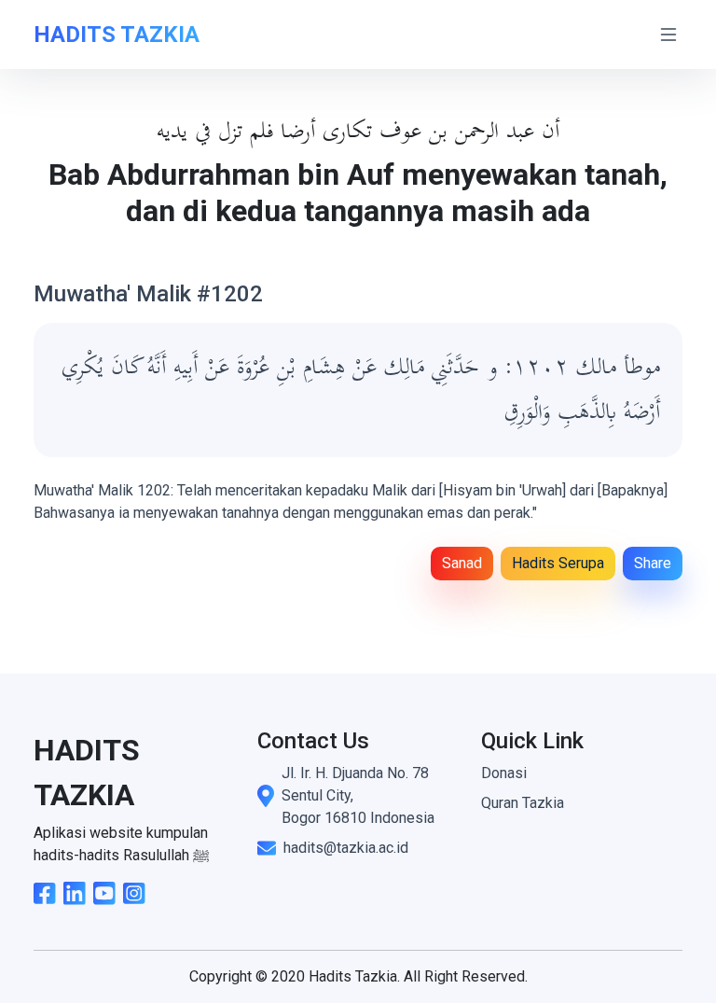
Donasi (504, 773)
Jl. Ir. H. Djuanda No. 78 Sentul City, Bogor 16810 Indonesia (358, 795)
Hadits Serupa (558, 563)
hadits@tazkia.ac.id (345, 848)
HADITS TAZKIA (117, 34)
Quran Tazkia (522, 803)
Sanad (462, 563)
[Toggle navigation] (668, 35)
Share (652, 563)
